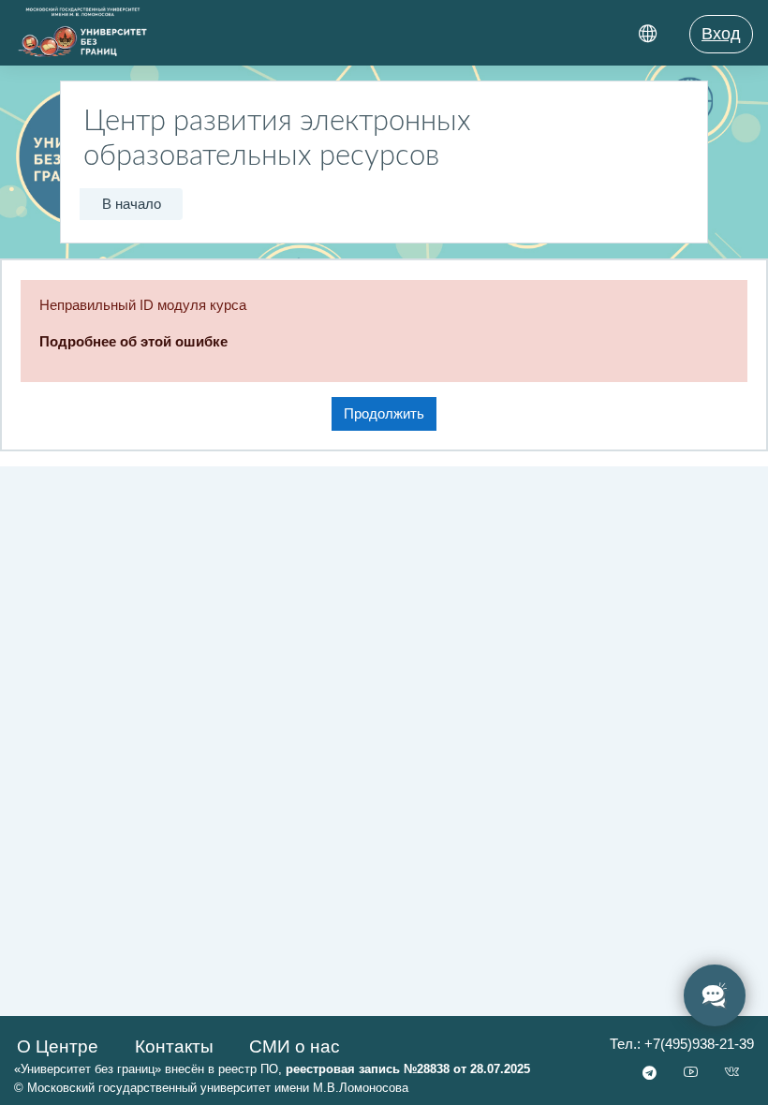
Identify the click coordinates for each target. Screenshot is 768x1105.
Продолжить (384, 413)
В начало (131, 204)
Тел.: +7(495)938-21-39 (682, 1044)
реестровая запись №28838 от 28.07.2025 (408, 1069)
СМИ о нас (294, 1046)
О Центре (57, 1046)
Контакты (174, 1046)
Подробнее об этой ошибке (133, 341)
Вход (721, 33)
